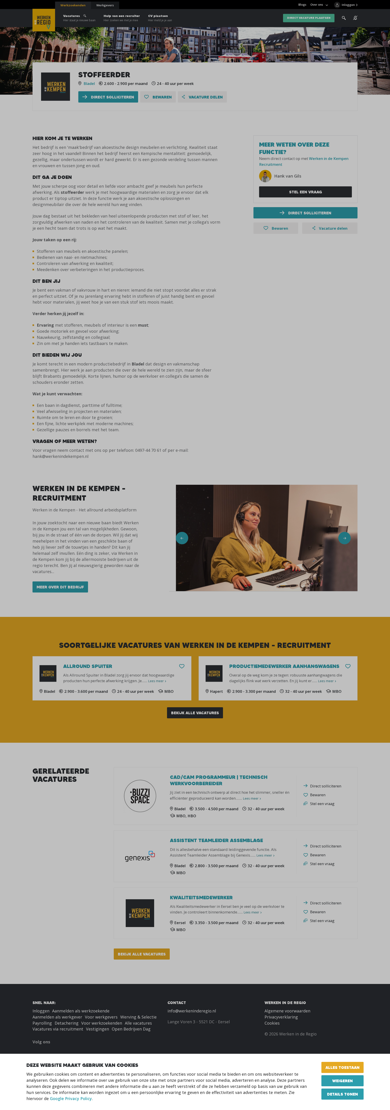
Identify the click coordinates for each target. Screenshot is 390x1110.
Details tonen (342, 1094)
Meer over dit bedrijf (60, 587)
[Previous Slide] (182, 538)
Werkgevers (105, 5)
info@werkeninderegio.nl (191, 1011)
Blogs (302, 4)
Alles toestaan (342, 1067)
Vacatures (79, 18)
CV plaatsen (160, 18)
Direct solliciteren (112, 97)
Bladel (89, 83)
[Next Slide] (344, 538)
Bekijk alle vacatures (195, 712)
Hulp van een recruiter (122, 18)
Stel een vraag (305, 192)
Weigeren (342, 1080)
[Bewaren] (181, 666)
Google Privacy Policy (71, 1098)
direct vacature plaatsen (308, 18)
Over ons (316, 4)
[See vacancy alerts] (355, 18)
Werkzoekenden (73, 5)
